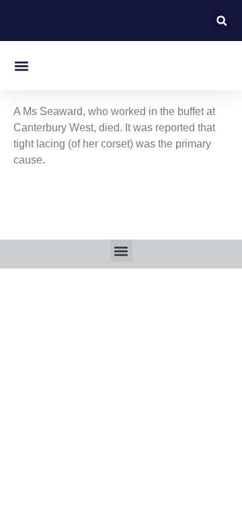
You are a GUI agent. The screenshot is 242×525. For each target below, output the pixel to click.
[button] (221, 20)
